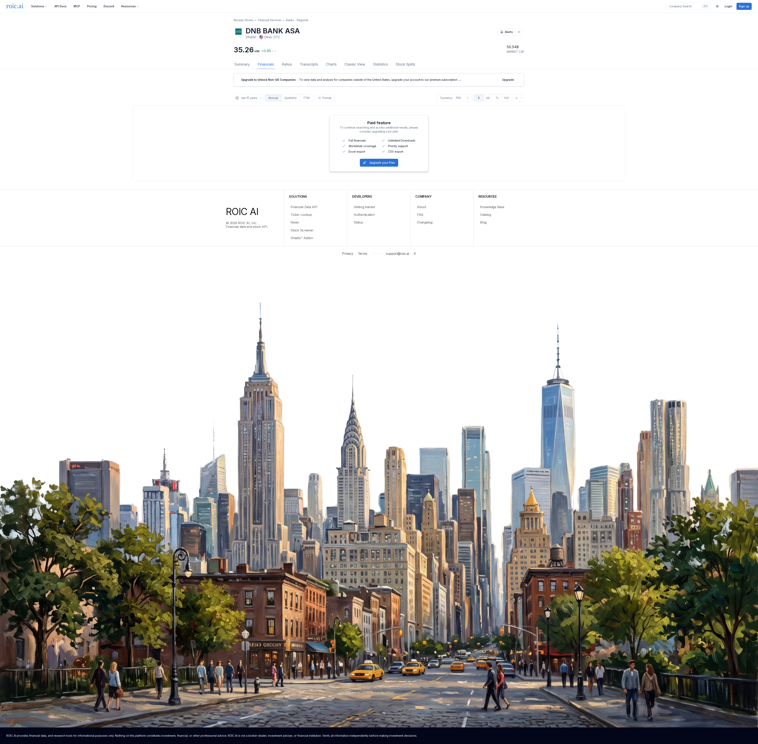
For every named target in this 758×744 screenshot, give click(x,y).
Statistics (380, 64)
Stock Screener (302, 230)
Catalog (485, 215)
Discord (109, 6)
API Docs (60, 6)
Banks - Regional (297, 20)
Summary (242, 64)
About (421, 207)
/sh (488, 98)
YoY (506, 98)
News (295, 222)
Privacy (347, 254)
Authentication (364, 215)
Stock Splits (405, 64)
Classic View (354, 64)
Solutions (37, 6)
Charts (331, 64)
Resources (128, 6)
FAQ (420, 215)
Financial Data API (304, 207)
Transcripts (309, 64)
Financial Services (269, 20)
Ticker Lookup (301, 215)
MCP (77, 6)
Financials (266, 64)
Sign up (744, 6)
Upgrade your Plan (382, 162)
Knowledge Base (492, 207)
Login (728, 6)
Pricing (92, 6)
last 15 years (249, 98)
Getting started (364, 207)
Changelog (424, 222)
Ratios (287, 64)
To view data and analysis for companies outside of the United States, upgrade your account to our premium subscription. (351, 79)
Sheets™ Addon (302, 238)
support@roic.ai (397, 254)
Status (358, 222)
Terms (362, 254)
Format (327, 98)
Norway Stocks (243, 20)
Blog (483, 222)
